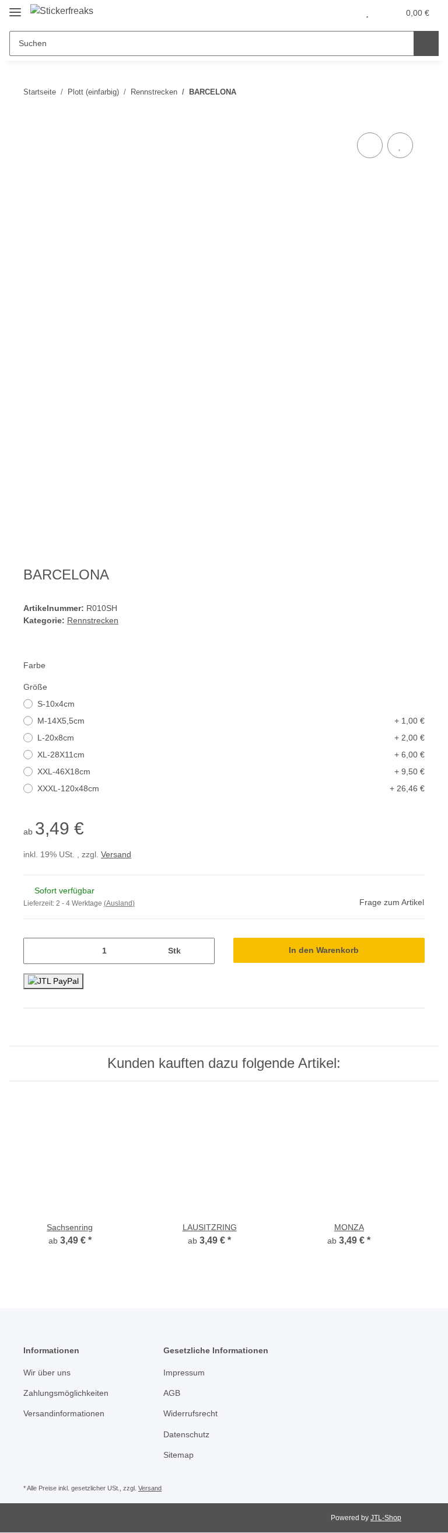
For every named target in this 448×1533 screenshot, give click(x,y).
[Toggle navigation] (15, 7)
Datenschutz (186, 1434)
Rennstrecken (92, 620)
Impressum (184, 1372)
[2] (53, 981)
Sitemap (178, 1454)
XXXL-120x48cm (231, 788)
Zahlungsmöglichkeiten (65, 1393)
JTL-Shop (385, 1518)
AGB (171, 1393)
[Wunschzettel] (367, 13)
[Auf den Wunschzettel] (400, 145)
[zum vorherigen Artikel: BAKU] (387, 91)
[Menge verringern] (36, 950)
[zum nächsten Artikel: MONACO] (412, 91)
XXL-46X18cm (231, 771)
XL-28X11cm (231, 754)
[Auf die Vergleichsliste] (370, 145)
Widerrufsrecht (190, 1413)
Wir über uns (47, 1372)
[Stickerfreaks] (61, 11)
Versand (116, 854)
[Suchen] (426, 43)
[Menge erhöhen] (201, 950)
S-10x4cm (56, 703)
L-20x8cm (231, 737)
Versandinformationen (63, 1413)
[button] (343, 13)
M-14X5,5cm (231, 720)
